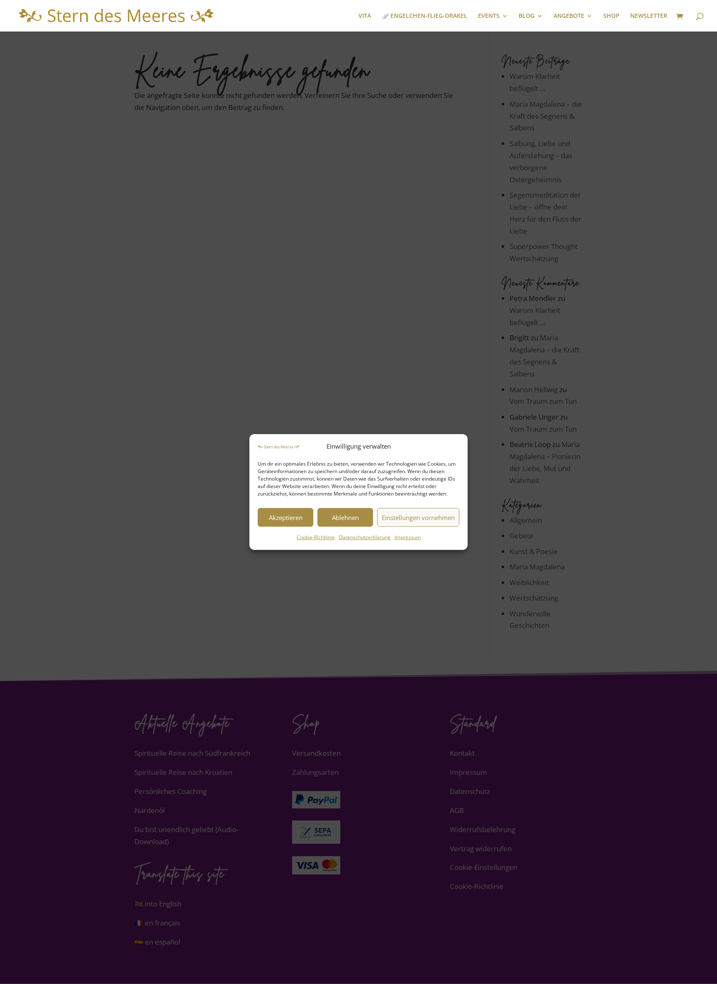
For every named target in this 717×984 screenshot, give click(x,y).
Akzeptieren (285, 517)
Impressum (408, 537)
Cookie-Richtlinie (316, 537)
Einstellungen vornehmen (418, 517)
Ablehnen (345, 517)
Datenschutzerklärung (364, 537)
